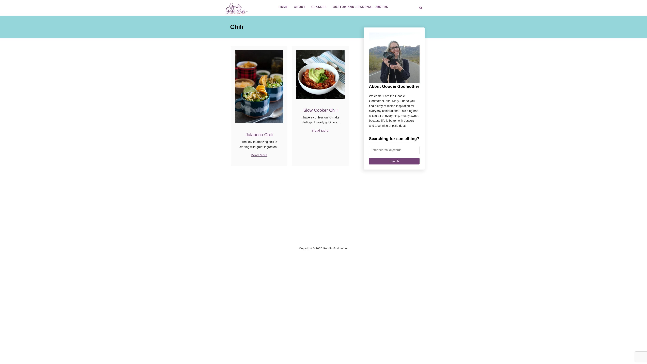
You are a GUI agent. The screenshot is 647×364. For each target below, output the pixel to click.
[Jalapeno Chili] (259, 86)
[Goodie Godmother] (237, 8)
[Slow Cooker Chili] (320, 74)
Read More (259, 155)
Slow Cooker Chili (320, 110)
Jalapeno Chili (259, 134)
